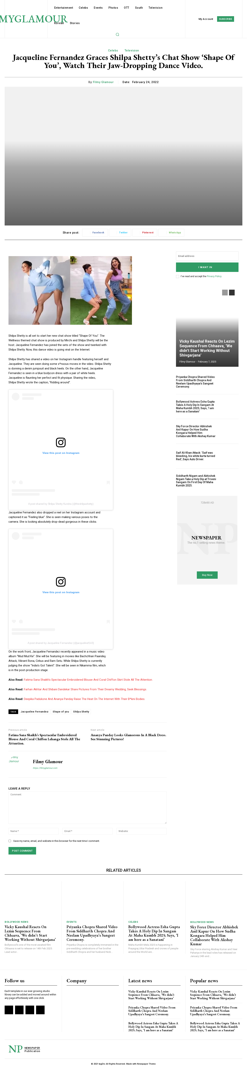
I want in (205, 267)
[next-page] (232, 292)
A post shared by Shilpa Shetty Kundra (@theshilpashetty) (60, 503)
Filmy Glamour (103, 82)
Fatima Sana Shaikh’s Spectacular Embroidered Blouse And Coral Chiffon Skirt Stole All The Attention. (88, 679)
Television (131, 50)
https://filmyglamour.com (45, 768)
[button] (117, 34)
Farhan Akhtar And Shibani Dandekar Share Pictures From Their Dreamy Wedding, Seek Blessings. (85, 689)
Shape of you (61, 711)
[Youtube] (40, 1010)
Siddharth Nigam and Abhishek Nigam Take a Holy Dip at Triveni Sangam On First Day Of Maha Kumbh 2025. (196, 480)
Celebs (113, 50)
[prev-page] (225, 292)
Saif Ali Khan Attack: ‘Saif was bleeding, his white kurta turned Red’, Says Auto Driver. (195, 456)
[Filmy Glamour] (17, 764)
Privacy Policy (214, 276)
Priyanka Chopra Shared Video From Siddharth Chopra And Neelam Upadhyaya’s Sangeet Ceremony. (195, 381)
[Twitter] (29, 1010)
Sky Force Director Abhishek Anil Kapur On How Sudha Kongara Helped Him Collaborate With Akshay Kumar (196, 431)
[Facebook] (9, 1010)
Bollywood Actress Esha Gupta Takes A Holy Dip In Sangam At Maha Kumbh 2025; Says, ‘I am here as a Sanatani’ (195, 406)
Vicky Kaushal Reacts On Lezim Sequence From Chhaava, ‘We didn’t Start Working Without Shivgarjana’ (207, 348)
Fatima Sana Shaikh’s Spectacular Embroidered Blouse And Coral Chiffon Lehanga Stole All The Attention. (44, 739)
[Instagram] (19, 1010)
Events (72, 922)
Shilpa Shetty (81, 711)
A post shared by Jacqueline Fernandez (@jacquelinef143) (61, 642)
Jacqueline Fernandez (34, 711)
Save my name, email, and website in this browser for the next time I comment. (56, 840)
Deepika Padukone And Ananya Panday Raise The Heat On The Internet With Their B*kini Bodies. (84, 699)
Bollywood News (16, 922)
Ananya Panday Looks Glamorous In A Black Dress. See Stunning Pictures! (128, 737)
